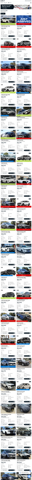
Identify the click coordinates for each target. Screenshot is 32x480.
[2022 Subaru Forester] (8, 409)
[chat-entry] (29, 476)
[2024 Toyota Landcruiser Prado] (8, 431)
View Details (5, 36)
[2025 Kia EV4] (23, 317)
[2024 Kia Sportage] (8, 20)
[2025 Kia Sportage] (8, 43)
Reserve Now (11, 36)
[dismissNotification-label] (30, 471)
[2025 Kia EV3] (23, 66)
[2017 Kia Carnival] (23, 249)
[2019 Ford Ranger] (8, 386)
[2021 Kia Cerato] (23, 409)
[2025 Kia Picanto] (23, 294)
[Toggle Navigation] (30, 3)
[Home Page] (2, 1)
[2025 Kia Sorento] (23, 43)
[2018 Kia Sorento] (23, 363)
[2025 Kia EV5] (23, 134)
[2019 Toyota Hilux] (23, 454)
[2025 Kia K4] (8, 112)
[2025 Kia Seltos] (8, 134)
